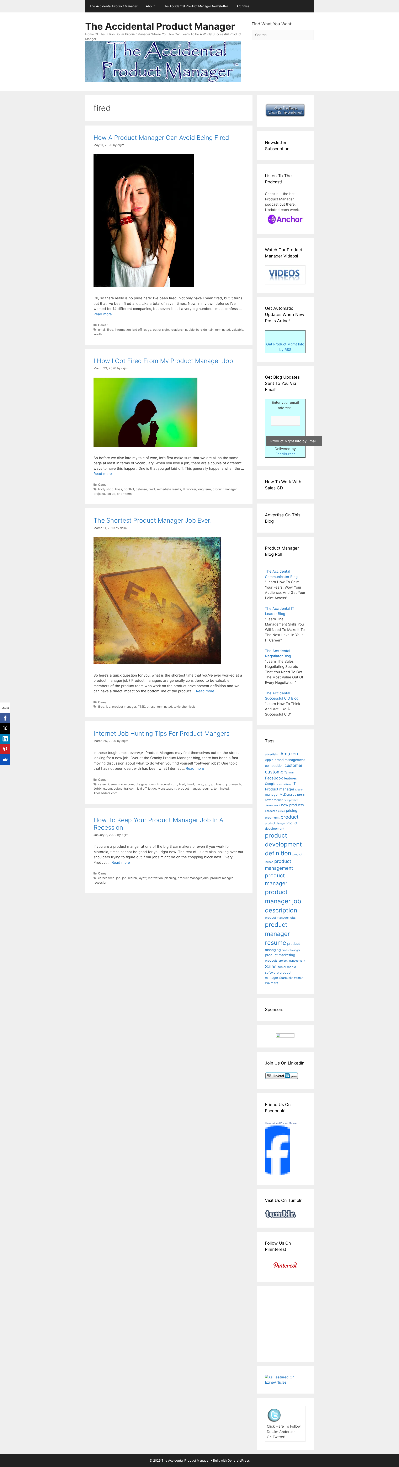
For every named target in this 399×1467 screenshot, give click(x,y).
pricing (291, 810)
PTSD (141, 706)
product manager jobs (193, 878)
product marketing (280, 955)
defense (141, 489)
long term (204, 489)
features (290, 778)
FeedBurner (285, 454)
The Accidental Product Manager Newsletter (195, 6)
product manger (189, 788)
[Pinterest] (5, 749)
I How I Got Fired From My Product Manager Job (163, 361)
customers (276, 771)
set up (111, 493)
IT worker (189, 489)
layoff (142, 878)
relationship (179, 329)
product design (275, 823)
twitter (298, 977)
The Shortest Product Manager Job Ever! (153, 520)
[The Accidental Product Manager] (277, 1174)
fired (110, 329)
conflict (129, 489)
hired (190, 784)
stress (151, 706)
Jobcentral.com (124, 788)
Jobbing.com (103, 788)
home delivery (284, 784)
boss (118, 489)
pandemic (271, 810)
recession (100, 882)
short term (124, 493)
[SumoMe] (5, 759)
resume (207, 788)
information (123, 329)
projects (99, 493)
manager (272, 794)
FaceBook (274, 778)
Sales (270, 966)
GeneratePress (239, 1460)
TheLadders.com (105, 793)
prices (281, 811)
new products (292, 805)
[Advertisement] (300, 1323)
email (101, 329)
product (289, 817)
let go (147, 329)
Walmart (271, 983)
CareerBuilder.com (121, 784)
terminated (222, 329)
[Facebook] (5, 718)
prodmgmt (272, 817)
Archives (242, 6)
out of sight (161, 329)
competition (274, 766)
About (150, 6)
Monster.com (167, 788)
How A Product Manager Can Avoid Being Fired (161, 137)
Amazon (289, 753)
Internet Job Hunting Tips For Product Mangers (161, 733)
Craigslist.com (145, 784)
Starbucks (286, 977)
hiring (199, 784)
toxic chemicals (185, 706)
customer (293, 765)
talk (210, 329)
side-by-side (198, 329)
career (102, 784)
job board (217, 784)
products (271, 960)
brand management (290, 760)
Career (102, 325)
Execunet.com (167, 784)
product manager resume (277, 933)
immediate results (168, 489)
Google (270, 784)
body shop (105, 489)
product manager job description (283, 901)
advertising (272, 754)
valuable (237, 329)
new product (274, 800)
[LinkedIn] (5, 739)
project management (291, 960)
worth (98, 334)
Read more (103, 314)
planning (170, 878)
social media (286, 967)
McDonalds (288, 794)
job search (233, 784)
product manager (224, 489)
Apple (269, 760)
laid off (137, 329)
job (108, 706)
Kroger (299, 789)
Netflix (300, 794)
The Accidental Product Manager (113, 6)
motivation (155, 878)
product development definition (283, 844)
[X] (5, 728)
